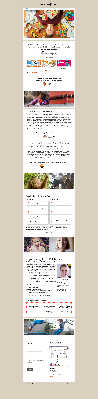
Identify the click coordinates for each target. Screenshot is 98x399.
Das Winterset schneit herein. (33, 69)
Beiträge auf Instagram (35, 72)
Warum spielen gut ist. (62, 68)
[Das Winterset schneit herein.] (34, 63)
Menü (26, 8)
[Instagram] (27, 72)
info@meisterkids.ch (55, 376)
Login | (64, 383)
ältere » (52, 70)
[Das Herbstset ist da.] (49, 63)
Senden (30, 369)
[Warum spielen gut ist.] (64, 63)
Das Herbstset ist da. (46, 69)
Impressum (69, 383)
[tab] (37, 203)
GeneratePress (43, 383)
